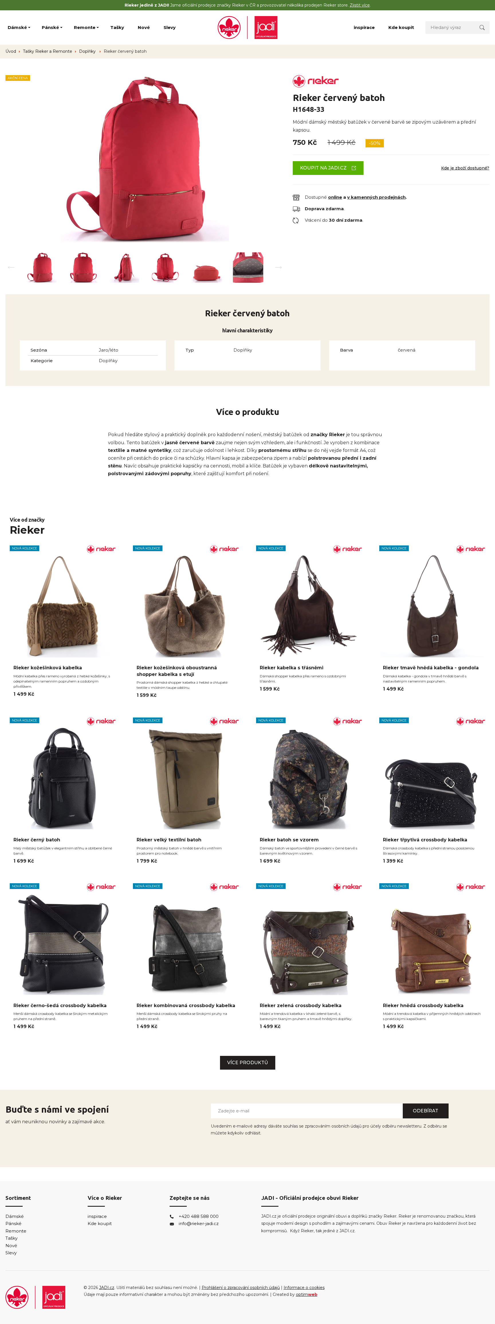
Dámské (17, 27)
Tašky (117, 27)
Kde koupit (401, 27)
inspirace (364, 27)
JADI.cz (106, 1287)
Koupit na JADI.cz (323, 168)
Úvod (10, 51)
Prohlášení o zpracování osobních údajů (241, 1287)
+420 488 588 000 (199, 1216)
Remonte (84, 27)
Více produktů (247, 1062)
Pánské (50, 27)
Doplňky (88, 51)
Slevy (170, 27)
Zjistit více (360, 5)
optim (306, 1294)
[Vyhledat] (482, 27)
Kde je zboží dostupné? (465, 168)
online (335, 197)
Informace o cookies (304, 1287)
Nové (144, 27)
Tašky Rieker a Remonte (47, 51)
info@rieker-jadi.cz (199, 1223)
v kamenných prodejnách (376, 197)
